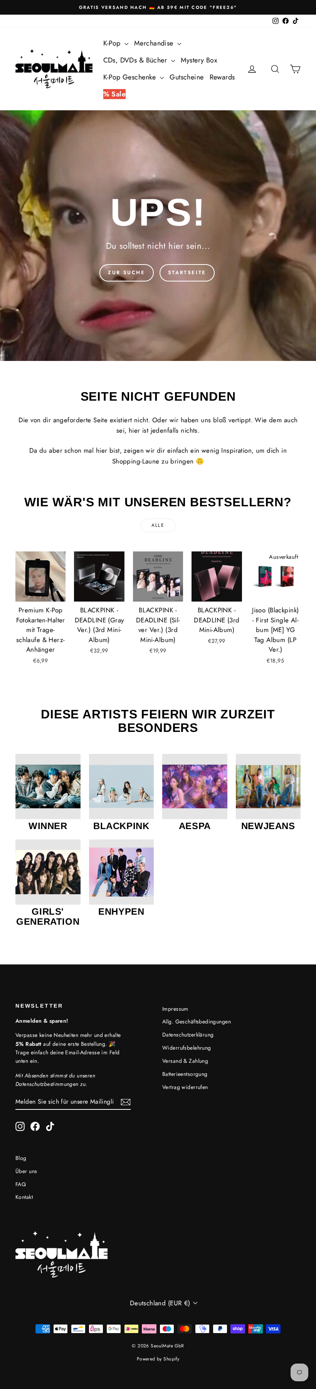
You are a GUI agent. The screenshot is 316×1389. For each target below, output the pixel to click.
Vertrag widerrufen (185, 1087)
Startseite (187, 272)
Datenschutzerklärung (188, 1034)
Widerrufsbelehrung (186, 1048)
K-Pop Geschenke (130, 77)
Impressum (175, 1009)
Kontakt (24, 1197)
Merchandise (154, 43)
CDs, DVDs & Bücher (136, 60)
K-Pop (113, 43)
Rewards (222, 77)
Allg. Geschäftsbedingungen (196, 1021)
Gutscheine (186, 77)
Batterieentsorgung (185, 1074)
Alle (158, 525)
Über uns (26, 1171)
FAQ (20, 1184)
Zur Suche (126, 272)
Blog (21, 1158)
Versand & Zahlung (185, 1061)
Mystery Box (199, 60)
